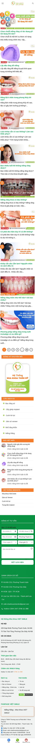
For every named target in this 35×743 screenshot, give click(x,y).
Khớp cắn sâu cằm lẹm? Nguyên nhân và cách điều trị (16, 265)
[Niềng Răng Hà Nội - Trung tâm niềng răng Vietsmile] (18, 3)
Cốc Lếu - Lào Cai (7, 651)
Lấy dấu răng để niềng (9, 66)
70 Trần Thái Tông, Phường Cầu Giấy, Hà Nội (17, 631)
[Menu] (2, 3)
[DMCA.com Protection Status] (25, 695)
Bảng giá (22, 684)
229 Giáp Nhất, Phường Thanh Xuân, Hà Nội (16, 628)
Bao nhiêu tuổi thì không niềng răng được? (15, 167)
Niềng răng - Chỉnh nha (9, 687)
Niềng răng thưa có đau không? (13, 200)
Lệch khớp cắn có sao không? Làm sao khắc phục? (16, 133)
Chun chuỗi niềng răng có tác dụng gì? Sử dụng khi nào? (16, 32)
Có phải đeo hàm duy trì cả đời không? (16, 232)
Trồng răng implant (8, 693)
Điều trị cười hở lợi (8, 690)
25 (27, 350)
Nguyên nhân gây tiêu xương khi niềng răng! (18, 445)
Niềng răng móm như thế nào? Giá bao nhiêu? (16, 299)
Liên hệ (22, 687)
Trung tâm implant (8, 505)
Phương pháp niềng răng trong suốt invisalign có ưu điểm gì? (15, 333)
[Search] (33, 3)
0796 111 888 (18, 672)
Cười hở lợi (6, 501)
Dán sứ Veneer (7, 497)
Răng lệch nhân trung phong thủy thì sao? (15, 99)
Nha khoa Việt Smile (9, 494)
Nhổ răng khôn (6, 696)
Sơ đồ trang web (25, 690)
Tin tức (22, 681)
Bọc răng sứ (6, 681)
